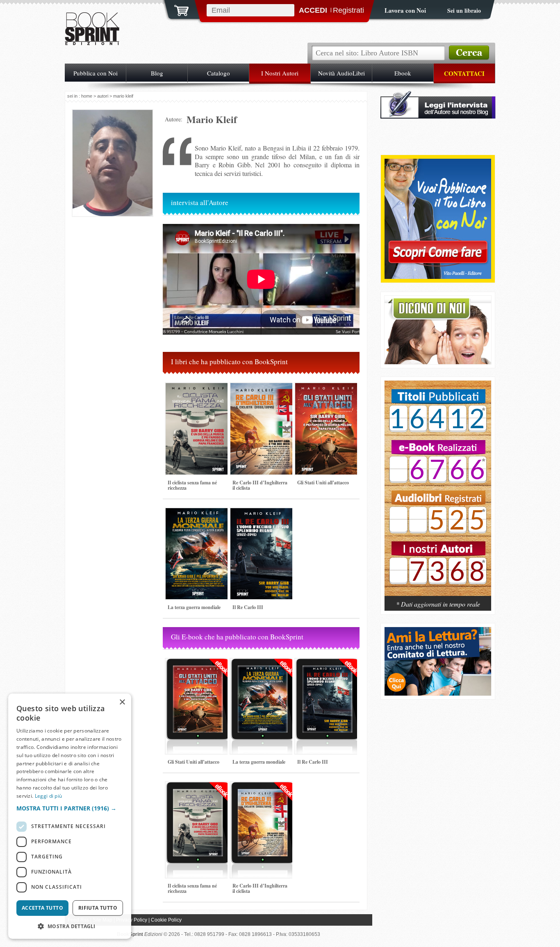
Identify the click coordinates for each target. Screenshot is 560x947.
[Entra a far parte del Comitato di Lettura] (438, 693)
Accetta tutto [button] (42, 907)
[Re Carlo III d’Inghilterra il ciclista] (263, 478)
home (86, 96)
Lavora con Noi (405, 10)
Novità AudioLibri (341, 73)
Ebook (402, 73)
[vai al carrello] (176, 9)
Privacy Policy (131, 920)
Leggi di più (48, 795)
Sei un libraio (464, 10)
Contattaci (464, 73)
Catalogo (218, 73)
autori (102, 96)
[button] (69, 808)
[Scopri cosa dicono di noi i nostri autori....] (438, 362)
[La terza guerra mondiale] (198, 603)
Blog (157, 73)
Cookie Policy (166, 920)
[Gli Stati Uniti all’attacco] (327, 478)
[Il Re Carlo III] (263, 603)
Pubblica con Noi (95, 73)
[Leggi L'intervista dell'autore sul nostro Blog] (438, 116)
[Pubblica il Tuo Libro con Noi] (438, 277)
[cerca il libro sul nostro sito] (469, 53)
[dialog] (69, 816)
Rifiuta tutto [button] (97, 907)
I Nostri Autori (279, 73)
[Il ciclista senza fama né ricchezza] (198, 478)
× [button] (122, 702)
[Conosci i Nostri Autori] (438, 493)
